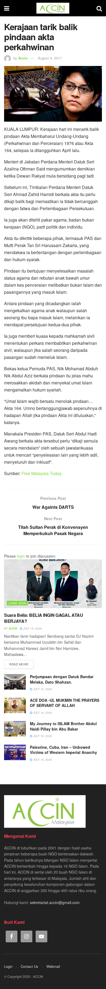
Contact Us (29, 966)
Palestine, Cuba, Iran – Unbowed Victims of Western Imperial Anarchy (63, 749)
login (21, 556)
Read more (19, 664)
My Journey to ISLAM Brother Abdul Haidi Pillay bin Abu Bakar (63, 726)
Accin (23, 58)
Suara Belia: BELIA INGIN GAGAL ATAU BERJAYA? (43, 618)
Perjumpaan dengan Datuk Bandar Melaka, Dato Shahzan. (61, 679)
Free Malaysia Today (41, 473)
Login (8, 966)
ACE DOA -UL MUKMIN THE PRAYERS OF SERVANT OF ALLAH (64, 702)
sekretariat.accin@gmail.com (55, 902)
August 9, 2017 (50, 58)
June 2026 (17, 603)
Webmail (53, 966)
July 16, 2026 (32, 628)
